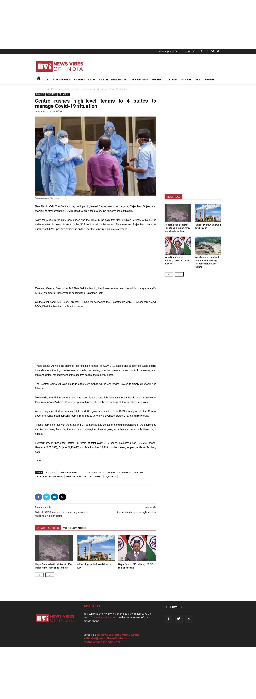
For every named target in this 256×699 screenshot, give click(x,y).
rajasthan (110, 476)
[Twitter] (212, 51)
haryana (138, 472)
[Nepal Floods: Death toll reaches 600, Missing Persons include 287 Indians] (208, 246)
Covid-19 (48, 89)
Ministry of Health (76, 476)
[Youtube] (218, 51)
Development (119, 79)
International (61, 79)
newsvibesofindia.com (104, 617)
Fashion (186, 79)
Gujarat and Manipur (119, 472)
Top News (51, 94)
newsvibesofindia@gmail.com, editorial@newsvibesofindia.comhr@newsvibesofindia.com (112, 638)
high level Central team (49, 476)
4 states (50, 472)
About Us (92, 606)
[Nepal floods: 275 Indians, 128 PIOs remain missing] (137, 548)
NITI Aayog (95, 476)
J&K (46, 79)
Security (79, 79)
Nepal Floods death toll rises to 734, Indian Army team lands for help (177, 227)
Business (157, 79)
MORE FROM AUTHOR (75, 528)
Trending (64, 94)
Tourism (171, 79)
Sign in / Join (190, 51)
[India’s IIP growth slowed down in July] (96, 548)
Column (209, 79)
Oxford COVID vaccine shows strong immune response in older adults (61, 514)
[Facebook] (207, 51)
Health (103, 79)
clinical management (70, 472)
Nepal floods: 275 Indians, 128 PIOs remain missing (177, 260)
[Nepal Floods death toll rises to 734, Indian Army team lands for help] (54, 548)
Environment (139, 79)
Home (38, 89)
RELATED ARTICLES (48, 528)
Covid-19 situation (94, 472)
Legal (91, 79)
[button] (201, 51)
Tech (197, 79)
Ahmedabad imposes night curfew (136, 512)
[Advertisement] (104, 24)
